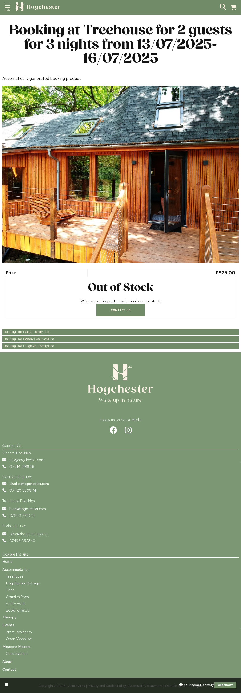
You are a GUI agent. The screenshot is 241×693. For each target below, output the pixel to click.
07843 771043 (22, 515)
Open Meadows (19, 638)
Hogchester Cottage (23, 583)
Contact (9, 669)
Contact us (121, 310)
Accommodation (15, 569)
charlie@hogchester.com (29, 483)
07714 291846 (21, 466)
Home (7, 561)
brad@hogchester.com (27, 508)
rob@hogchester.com (26, 459)
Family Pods (15, 603)
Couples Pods (17, 596)
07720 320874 (22, 490)
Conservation (17, 653)
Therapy (9, 617)
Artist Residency (19, 631)
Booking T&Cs (17, 610)
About (7, 661)
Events (8, 625)
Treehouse (15, 576)
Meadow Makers (16, 646)
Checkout (225, 685)
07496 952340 (22, 540)
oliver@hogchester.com (28, 533)
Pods (10, 589)
